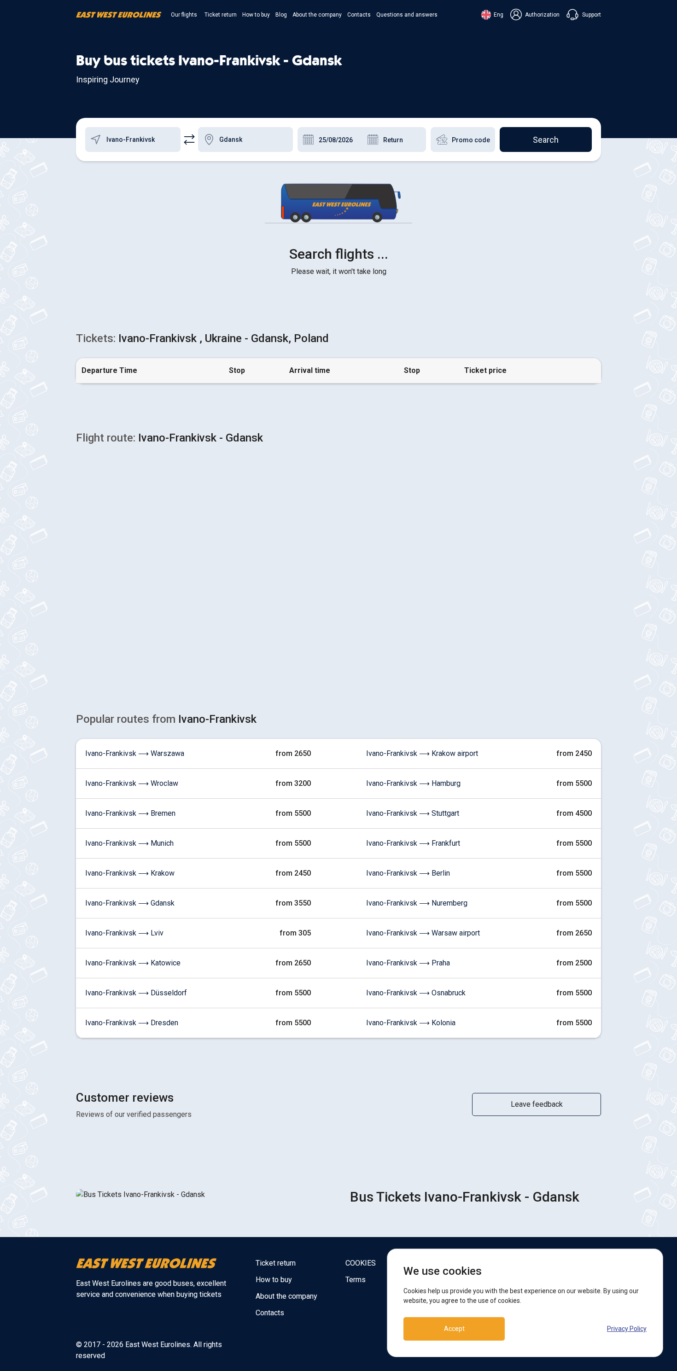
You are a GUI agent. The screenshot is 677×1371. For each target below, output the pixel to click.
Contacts (359, 15)
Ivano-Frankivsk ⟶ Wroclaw (131, 783)
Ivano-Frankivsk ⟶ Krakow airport (422, 753)
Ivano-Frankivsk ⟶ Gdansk (130, 903)
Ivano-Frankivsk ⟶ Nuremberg (416, 903)
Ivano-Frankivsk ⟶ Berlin (408, 873)
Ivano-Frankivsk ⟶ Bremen (130, 813)
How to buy (256, 15)
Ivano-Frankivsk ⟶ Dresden (131, 1022)
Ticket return (220, 15)
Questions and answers (407, 15)
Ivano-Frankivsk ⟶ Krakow (130, 873)
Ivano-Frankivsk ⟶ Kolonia (410, 1022)
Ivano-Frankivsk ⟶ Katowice (133, 963)
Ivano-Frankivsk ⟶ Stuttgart (412, 813)
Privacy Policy (627, 1328)
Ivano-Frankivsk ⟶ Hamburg (413, 783)
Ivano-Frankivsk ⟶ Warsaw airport (423, 933)
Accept (454, 1328)
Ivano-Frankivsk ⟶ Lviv (124, 933)
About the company (317, 15)
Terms (355, 1279)
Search (546, 140)
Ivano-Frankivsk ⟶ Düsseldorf (136, 992)
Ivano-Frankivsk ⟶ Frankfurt (413, 843)
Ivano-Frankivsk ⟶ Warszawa (134, 753)
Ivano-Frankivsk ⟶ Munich (129, 843)
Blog (281, 15)
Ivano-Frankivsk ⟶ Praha (408, 963)
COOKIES (360, 1263)
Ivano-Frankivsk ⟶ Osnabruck (416, 992)
